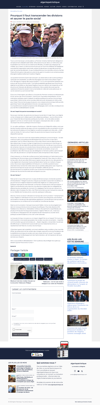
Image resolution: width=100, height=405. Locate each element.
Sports (58, 6)
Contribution (72, 6)
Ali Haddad (39, 259)
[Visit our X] (82, 371)
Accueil (18, 6)
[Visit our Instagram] (78, 371)
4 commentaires (79, 187)
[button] (83, 6)
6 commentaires (79, 209)
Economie (40, 6)
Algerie (32, 259)
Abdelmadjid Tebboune (21, 259)
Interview (32, 6)
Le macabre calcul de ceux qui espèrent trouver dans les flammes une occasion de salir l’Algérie (77, 162)
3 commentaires (79, 230)
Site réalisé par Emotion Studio (83, 402)
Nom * (14, 309)
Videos (64, 6)
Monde (46, 6)
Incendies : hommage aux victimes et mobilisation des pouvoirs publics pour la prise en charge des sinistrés (77, 206)
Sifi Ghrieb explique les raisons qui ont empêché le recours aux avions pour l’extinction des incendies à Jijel (77, 184)
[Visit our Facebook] (75, 371)
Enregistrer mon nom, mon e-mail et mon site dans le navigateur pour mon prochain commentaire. (35, 324)
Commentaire (16, 293)
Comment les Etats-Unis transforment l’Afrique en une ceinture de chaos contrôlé (76, 226)
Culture (52, 6)
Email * (14, 316)
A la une (25, 6)
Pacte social (48, 259)
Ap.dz (80, 6)
